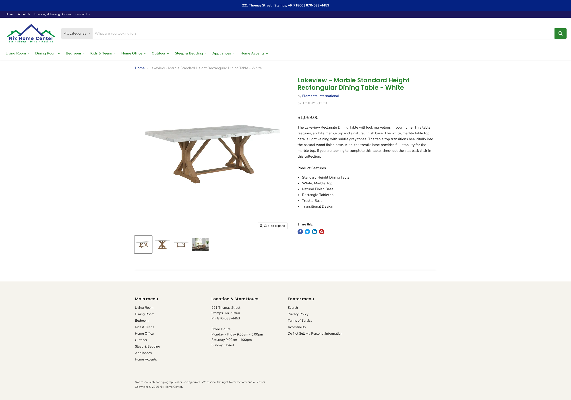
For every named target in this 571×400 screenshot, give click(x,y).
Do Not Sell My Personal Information (315, 333)
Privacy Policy (298, 314)
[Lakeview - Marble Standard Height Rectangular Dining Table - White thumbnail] (143, 244)
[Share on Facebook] (300, 231)
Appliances (222, 53)
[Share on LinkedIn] (314, 231)
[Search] (560, 33)
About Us (24, 14)
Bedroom (74, 53)
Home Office (132, 53)
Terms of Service (300, 320)
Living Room (16, 53)
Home (9, 14)
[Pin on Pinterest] (321, 231)
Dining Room (46, 53)
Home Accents (252, 53)
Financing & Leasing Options (52, 14)
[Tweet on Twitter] (307, 231)
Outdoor (159, 53)
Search (293, 307)
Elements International (320, 96)
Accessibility (297, 327)
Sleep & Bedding (189, 53)
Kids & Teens (101, 53)
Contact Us (82, 14)
